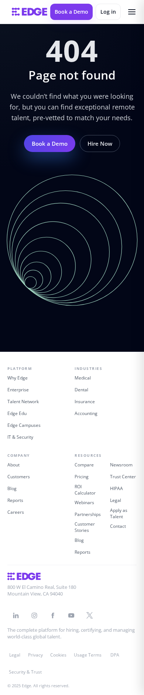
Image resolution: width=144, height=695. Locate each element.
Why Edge (17, 378)
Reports (15, 500)
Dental (81, 390)
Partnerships (88, 514)
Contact (118, 526)
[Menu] (132, 12)
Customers (18, 476)
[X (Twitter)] (89, 615)
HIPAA (116, 488)
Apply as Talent (118, 513)
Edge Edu (17, 413)
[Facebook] (52, 615)
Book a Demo (71, 11)
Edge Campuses (24, 425)
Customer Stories (85, 527)
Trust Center (123, 476)
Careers (15, 512)
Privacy (35, 655)
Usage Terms (88, 655)
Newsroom (121, 465)
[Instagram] (34, 615)
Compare (84, 465)
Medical (83, 378)
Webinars (84, 502)
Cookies (58, 655)
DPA (114, 655)
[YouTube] (71, 615)
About (13, 465)
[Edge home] (29, 12)
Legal (115, 500)
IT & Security (20, 437)
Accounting (86, 413)
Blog (12, 488)
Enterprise (18, 390)
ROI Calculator (85, 489)
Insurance (85, 401)
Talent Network (23, 401)
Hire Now (100, 143)
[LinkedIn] (15, 615)
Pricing (82, 476)
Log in (108, 11)
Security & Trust (25, 672)
